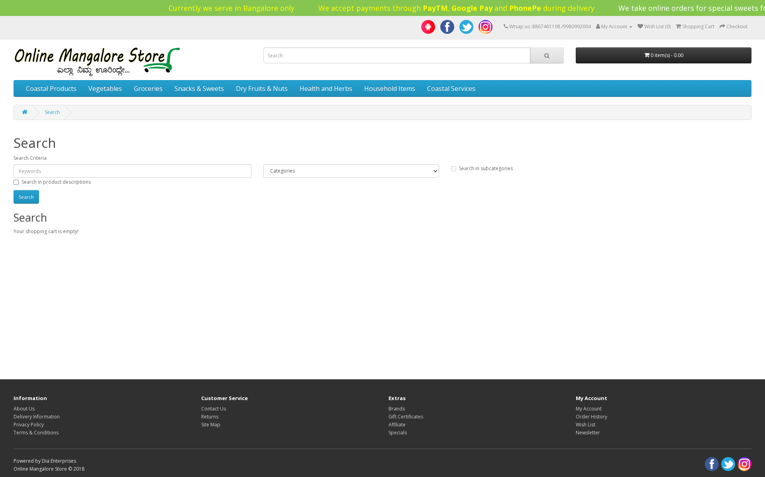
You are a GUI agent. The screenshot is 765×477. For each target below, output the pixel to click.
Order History (591, 416)
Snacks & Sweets (199, 88)
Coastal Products (51, 88)
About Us (24, 408)
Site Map (210, 424)
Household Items (389, 88)
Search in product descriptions (56, 182)
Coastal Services (451, 88)
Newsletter (588, 432)
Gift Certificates (405, 416)
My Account (589, 408)
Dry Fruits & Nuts (262, 88)
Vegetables (105, 88)
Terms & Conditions (36, 432)
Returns (209, 416)
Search (52, 112)
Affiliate (397, 424)
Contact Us (213, 408)
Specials (397, 432)
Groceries (148, 88)
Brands (396, 408)
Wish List (585, 424)
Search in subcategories (486, 168)
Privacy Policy (29, 424)
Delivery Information (37, 416)
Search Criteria (30, 158)
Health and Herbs (326, 88)
